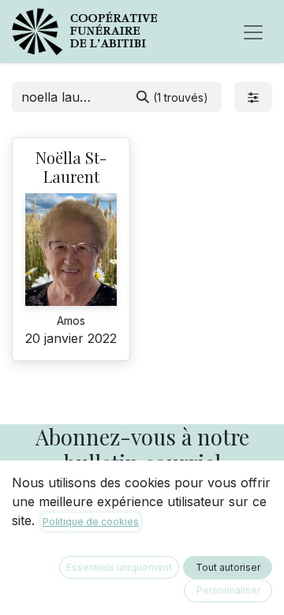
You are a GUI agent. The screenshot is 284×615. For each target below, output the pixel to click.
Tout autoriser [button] (228, 567)
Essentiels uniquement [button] (119, 567)
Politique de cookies (91, 521)
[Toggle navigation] (253, 31)
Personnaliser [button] (228, 590)
